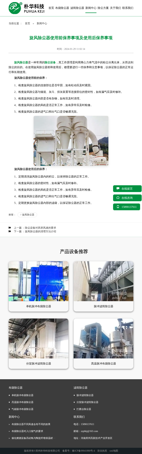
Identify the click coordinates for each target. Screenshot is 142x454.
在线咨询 (130, 197)
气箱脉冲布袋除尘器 (22, 409)
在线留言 (130, 188)
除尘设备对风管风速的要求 (40, 227)
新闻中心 (90, 7)
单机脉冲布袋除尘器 (22, 395)
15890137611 (129, 206)
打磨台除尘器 (84, 409)
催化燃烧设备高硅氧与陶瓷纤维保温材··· (33, 438)
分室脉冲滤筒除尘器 (87, 402)
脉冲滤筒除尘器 (85, 395)
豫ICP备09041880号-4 (83, 450)
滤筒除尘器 (77, 7)
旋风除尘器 (27, 214)
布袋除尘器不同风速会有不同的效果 (31, 424)
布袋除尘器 (62, 7)
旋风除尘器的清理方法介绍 (40, 231)
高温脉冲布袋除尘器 (22, 402)
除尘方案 (103, 7)
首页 (51, 7)
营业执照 (102, 450)
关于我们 (115, 7)
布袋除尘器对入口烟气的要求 (27, 431)
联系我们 (127, 7)
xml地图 (113, 450)
